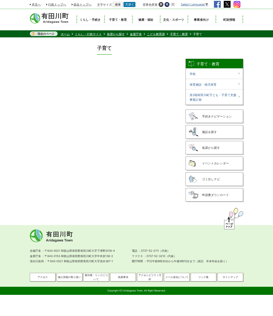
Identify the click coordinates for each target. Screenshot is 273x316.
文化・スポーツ (173, 19)
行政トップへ (57, 4)
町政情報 (229, 19)
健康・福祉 (145, 19)
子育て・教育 (118, 19)
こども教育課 (156, 34)
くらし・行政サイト (88, 34)
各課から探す (116, 34)
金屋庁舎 (136, 34)
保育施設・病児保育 (203, 84)
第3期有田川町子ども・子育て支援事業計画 (213, 97)
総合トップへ (82, 4)
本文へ (36, 4)
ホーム (65, 34)
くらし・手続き (90, 19)
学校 (193, 74)
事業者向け (201, 19)
